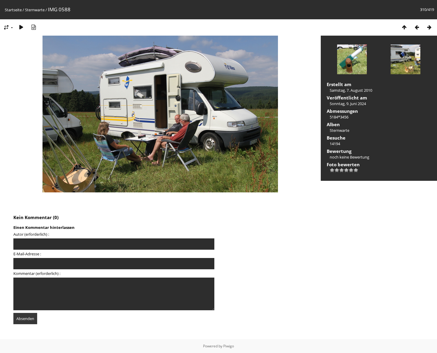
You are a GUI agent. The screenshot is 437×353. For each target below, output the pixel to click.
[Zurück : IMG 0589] (417, 27)
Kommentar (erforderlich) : (36, 273)
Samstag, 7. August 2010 (351, 90)
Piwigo (228, 346)
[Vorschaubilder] (404, 27)
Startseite (13, 9)
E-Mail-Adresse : (27, 254)
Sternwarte (35, 9)
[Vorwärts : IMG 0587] (429, 27)
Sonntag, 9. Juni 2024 (348, 103)
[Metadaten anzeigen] (33, 27)
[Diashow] (21, 27)
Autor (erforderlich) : (31, 234)
